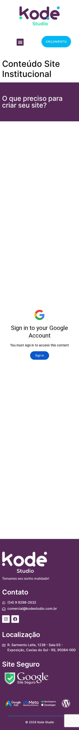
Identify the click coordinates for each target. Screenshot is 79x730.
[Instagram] (6, 619)
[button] (20, 42)
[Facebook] (15, 619)
